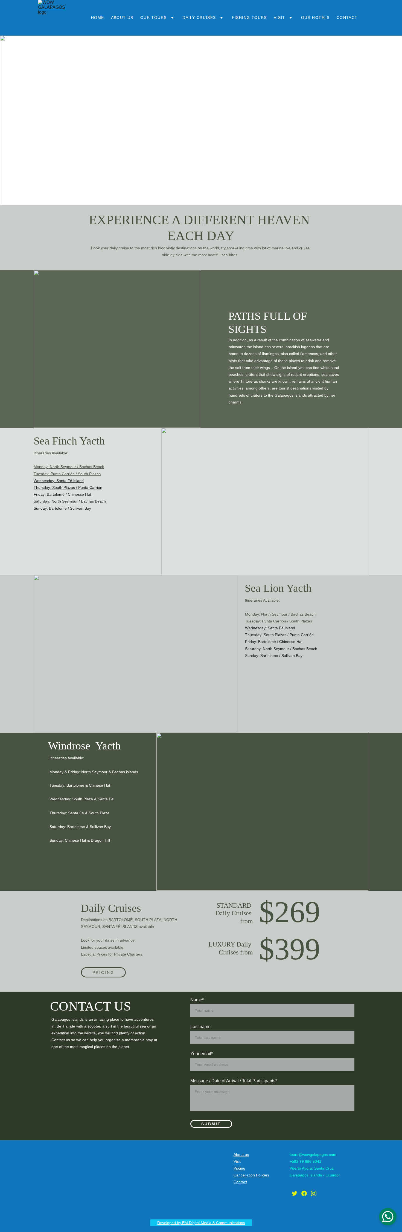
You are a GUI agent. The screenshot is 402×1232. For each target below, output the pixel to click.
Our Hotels (315, 17)
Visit (279, 17)
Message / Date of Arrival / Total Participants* (233, 1080)
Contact (347, 17)
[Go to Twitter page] (294, 1193)
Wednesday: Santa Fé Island (59, 480)
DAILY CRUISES (199, 17)
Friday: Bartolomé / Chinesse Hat (63, 494)
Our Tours (153, 17)
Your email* (201, 1053)
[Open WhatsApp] (388, 1216)
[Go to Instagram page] (313, 1193)
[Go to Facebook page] (304, 1193)
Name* (197, 999)
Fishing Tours (249, 17)
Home (97, 17)
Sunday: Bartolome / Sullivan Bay (62, 508)
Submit (211, 1124)
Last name (200, 1026)
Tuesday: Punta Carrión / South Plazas (67, 474)
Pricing (103, 972)
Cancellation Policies (251, 1175)
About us (122, 17)
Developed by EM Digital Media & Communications (201, 1223)
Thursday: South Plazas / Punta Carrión (68, 487)
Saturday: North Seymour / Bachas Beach (70, 501)
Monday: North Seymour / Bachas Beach (69, 466)
